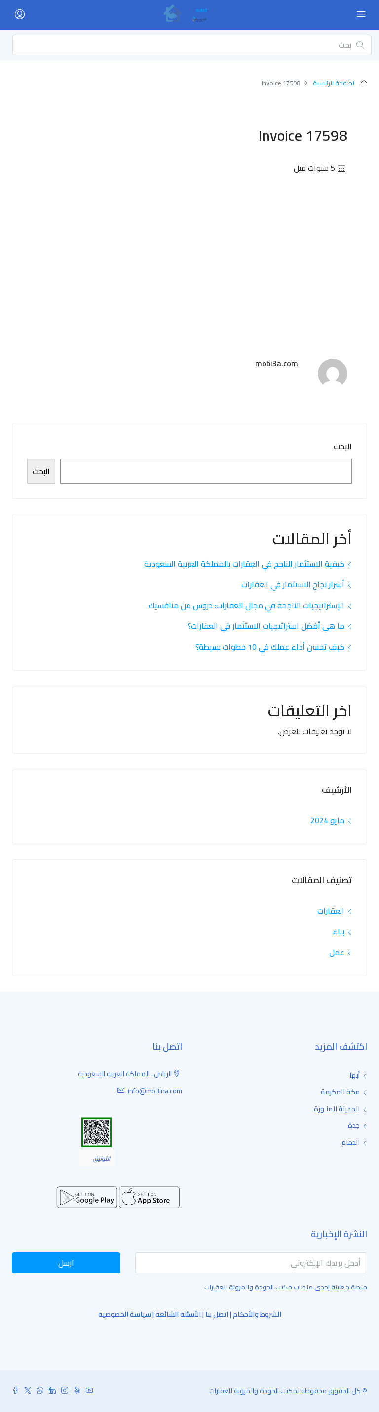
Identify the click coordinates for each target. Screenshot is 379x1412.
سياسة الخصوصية (124, 1314)
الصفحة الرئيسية (334, 83)
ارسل (66, 1262)
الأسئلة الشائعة (178, 1314)
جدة (354, 1125)
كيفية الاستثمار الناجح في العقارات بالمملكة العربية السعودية (244, 563)
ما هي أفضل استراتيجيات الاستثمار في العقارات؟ (266, 626)
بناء (338, 931)
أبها (354, 1075)
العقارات (330, 910)
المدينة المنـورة (337, 1108)
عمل (336, 952)
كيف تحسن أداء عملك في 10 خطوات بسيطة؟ (269, 646)
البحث (343, 446)
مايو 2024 (327, 820)
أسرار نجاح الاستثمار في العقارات (292, 584)
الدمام (350, 1142)
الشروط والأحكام (257, 1314)
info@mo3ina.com (155, 1090)
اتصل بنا (216, 1314)
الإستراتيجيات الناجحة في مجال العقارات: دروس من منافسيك (246, 605)
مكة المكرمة (340, 1091)
